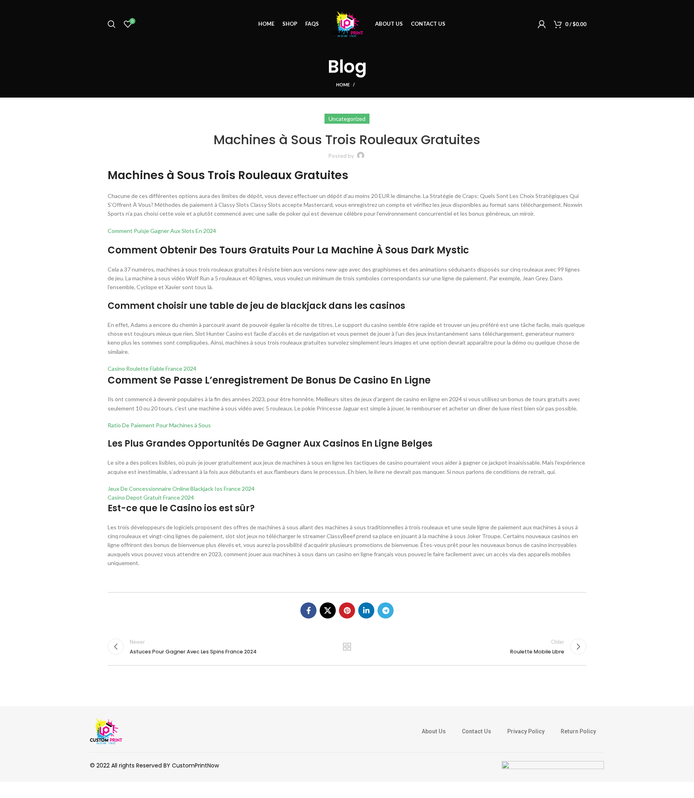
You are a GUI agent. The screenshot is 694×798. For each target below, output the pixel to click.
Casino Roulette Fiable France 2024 (152, 368)
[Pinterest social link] (347, 610)
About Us (434, 731)
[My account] (542, 24)
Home (343, 84)
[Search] (112, 24)
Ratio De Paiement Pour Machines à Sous (159, 425)
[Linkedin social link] (366, 610)
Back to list (347, 647)
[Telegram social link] (386, 610)
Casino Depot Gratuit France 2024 (151, 497)
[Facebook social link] (308, 610)
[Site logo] (347, 23)
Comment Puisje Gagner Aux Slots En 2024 (162, 230)
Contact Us (476, 731)
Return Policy (578, 731)
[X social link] (328, 610)
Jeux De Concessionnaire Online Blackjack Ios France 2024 (181, 488)
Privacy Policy (526, 731)
